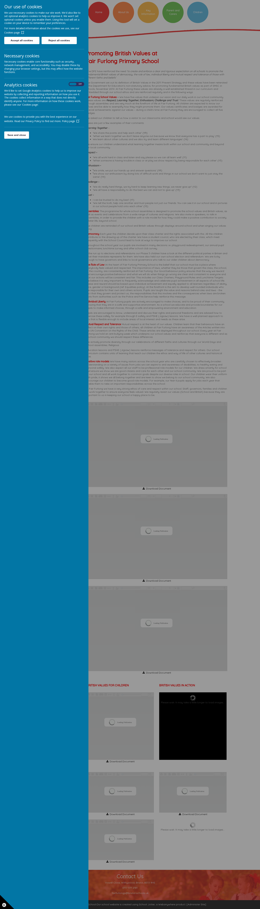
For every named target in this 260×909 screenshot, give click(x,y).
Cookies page (12, 32)
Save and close (16, 135)
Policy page (68, 121)
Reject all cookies (59, 40)
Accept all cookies (22, 40)
